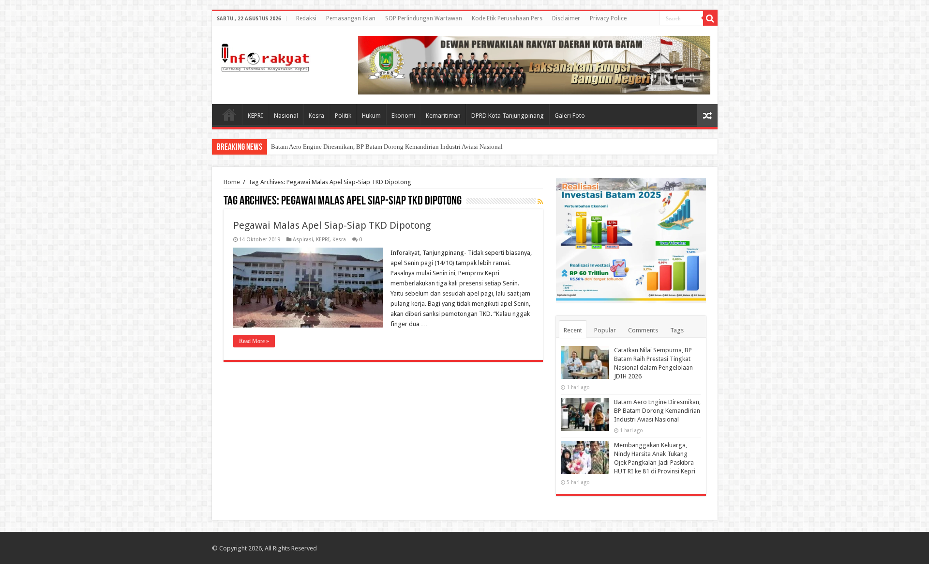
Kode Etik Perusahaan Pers (507, 18)
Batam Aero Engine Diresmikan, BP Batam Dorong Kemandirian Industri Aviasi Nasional (387, 146)
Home (229, 114)
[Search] (710, 18)
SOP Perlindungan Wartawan (423, 18)
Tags (677, 330)
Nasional (286, 115)
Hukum (371, 115)
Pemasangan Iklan (350, 18)
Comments (643, 330)
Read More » (254, 341)
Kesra (316, 115)
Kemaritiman (443, 115)
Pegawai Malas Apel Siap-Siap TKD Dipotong (332, 225)
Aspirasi (303, 239)
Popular (605, 330)
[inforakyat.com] (265, 55)
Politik (343, 115)
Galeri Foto (569, 115)
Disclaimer (566, 18)
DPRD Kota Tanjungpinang (507, 115)
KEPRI (255, 115)
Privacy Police (608, 18)
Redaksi (306, 18)
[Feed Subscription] (540, 201)
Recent (573, 330)
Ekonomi (403, 115)
